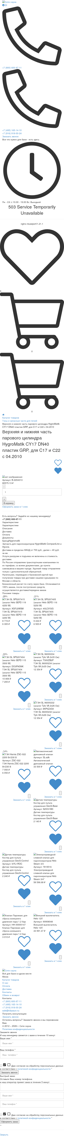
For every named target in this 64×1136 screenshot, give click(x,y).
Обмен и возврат (11, 995)
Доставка (6, 988)
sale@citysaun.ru (10, 1010)
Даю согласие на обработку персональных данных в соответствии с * (31, 1067)
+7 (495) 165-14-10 (12, 130)
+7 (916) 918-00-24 (12, 133)
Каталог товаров (10, 417)
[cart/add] (29, 647)
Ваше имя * (6, 1038)
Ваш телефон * (7, 1049)
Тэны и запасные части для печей (19, 420)
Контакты (7, 992)
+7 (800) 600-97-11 (12, 67)
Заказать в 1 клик (21, 650)
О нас (5, 982)
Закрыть (4, 1134)
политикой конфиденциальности (34, 1068)
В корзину (9, 503)
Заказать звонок (10, 136)
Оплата (6, 985)
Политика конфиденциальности (18, 1029)
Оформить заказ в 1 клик (15, 506)
